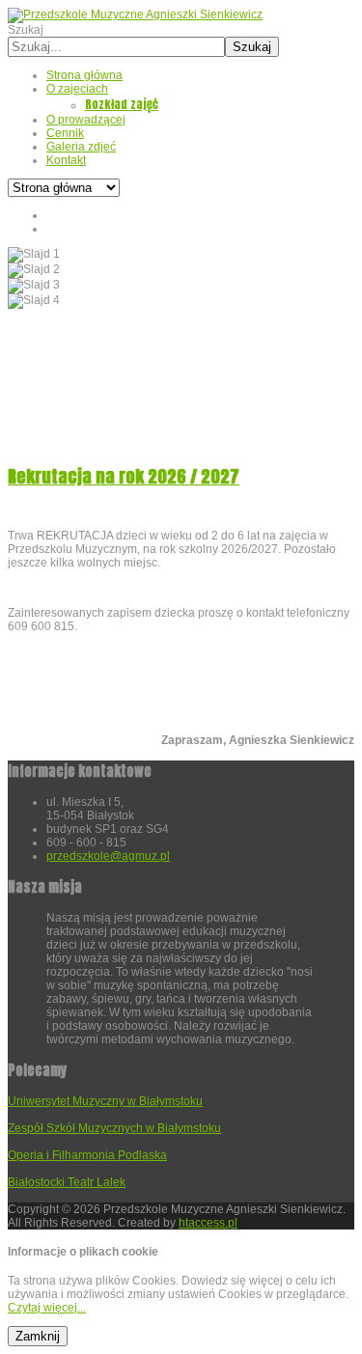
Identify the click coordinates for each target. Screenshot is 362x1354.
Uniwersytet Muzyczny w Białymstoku (105, 1101)
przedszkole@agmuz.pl (108, 856)
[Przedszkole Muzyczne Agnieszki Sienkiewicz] (135, 14)
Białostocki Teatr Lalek (66, 1182)
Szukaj (25, 30)
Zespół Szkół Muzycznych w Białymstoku (114, 1128)
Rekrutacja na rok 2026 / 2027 (123, 476)
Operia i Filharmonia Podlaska (87, 1155)
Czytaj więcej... (47, 1307)
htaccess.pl (208, 1223)
